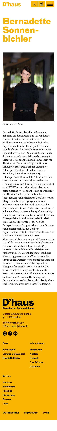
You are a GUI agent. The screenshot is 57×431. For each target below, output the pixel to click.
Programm (36, 350)
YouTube (15, 333)
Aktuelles (35, 367)
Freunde (7, 391)
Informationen (37, 343)
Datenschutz (11, 413)
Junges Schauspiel (14, 354)
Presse (7, 399)
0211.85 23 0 (17, 323)
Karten (34, 354)
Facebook (10, 333)
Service (7, 376)
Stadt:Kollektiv (11, 358)
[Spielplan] (41, 4)
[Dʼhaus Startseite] (12, 4)
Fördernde (9, 395)
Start (5, 343)
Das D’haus (36, 362)
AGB (46, 413)
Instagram (5, 333)
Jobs (5, 404)
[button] (34, 4)
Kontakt (7, 382)
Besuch (34, 358)
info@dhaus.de (20, 326)
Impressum (31, 413)
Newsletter (9, 387)
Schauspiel (9, 350)
